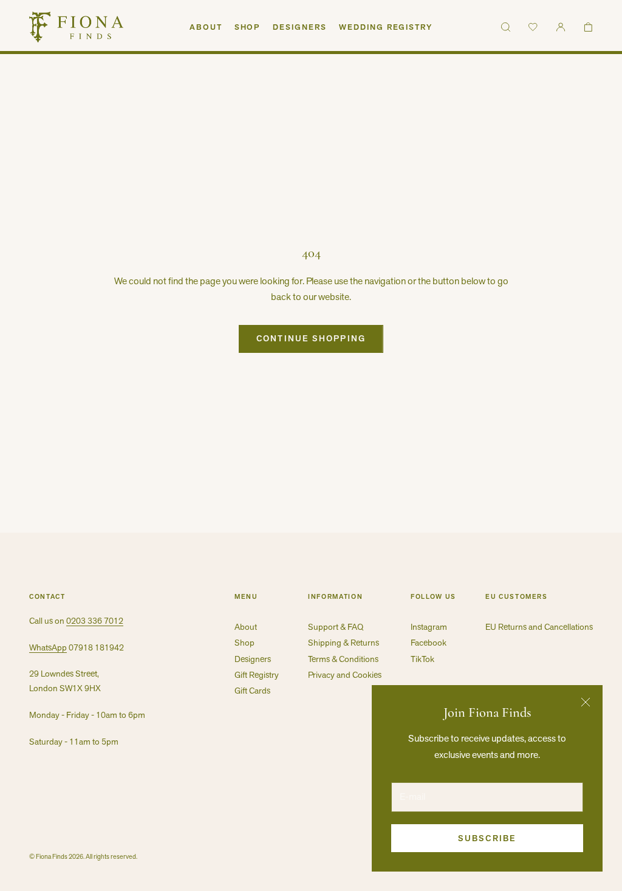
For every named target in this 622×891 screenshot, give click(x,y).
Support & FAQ (335, 626)
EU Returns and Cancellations (539, 626)
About (206, 27)
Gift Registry (256, 674)
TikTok (422, 659)
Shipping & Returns (343, 642)
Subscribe (487, 838)
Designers (300, 27)
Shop (247, 27)
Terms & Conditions (343, 659)
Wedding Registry (385, 27)
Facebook (428, 642)
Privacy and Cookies (344, 674)
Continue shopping (311, 338)
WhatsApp (48, 647)
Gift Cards (252, 690)
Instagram (429, 626)
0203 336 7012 (94, 620)
